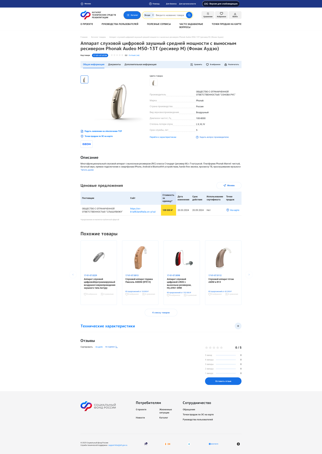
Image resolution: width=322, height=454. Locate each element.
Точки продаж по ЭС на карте (99, 136)
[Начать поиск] (189, 15)
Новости (140, 417)
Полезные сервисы (159, 24)
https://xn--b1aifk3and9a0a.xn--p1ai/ (143, 210)
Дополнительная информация (140, 64)
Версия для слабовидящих (223, 3)
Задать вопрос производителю (214, 137)
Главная (84, 37)
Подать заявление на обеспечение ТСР (103, 131)
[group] (119, 99)
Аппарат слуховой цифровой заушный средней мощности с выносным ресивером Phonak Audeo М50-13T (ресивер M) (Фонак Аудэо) (158, 46)
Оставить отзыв (223, 381)
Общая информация (93, 64)
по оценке (110, 347)
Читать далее (87, 170)
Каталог (163, 417)
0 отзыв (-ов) (134, 55)
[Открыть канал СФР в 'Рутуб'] (146, 444)
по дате (99, 347)
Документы (114, 64)
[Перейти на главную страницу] (98, 15)
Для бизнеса (171, 4)
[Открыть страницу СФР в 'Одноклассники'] (167, 444)
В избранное (215, 64)
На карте (234, 210)
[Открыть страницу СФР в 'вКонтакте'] (213, 444)
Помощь (156, 4)
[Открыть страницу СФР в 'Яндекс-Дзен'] (238, 444)
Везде (147, 15)
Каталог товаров (98, 37)
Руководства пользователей (120, 24)
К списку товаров (161, 312)
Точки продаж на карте (227, 24)
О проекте (86, 24)
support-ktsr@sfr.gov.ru (118, 445)
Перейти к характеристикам (163, 137)
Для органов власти (187, 4)
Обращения (189, 409)
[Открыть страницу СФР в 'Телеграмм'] (189, 444)
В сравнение (108, 294)
